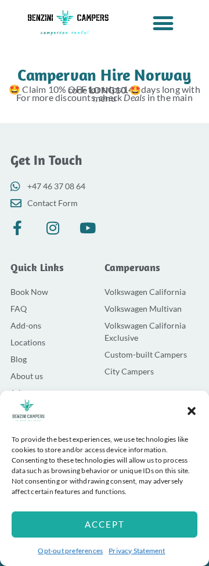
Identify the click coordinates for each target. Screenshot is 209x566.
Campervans (132, 267)
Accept (105, 524)
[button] (191, 411)
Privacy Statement (137, 550)
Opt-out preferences (70, 550)
